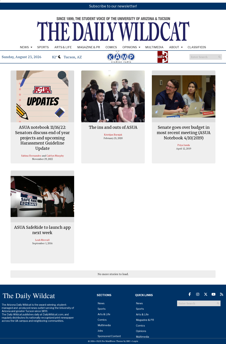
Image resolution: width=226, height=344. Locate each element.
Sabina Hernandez (31, 155)
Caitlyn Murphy (55, 155)
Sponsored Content (109, 336)
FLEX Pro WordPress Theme (110, 341)
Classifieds (197, 47)
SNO (128, 341)
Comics (111, 47)
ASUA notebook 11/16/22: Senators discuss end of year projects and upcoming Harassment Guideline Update (42, 138)
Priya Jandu (183, 145)
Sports (43, 47)
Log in (135, 341)
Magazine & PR (88, 47)
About (174, 47)
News (24, 47)
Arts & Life (63, 47)
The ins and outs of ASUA (113, 127)
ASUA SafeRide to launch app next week (42, 230)
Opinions (130, 47)
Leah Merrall (42, 240)
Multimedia (154, 47)
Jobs (100, 330)
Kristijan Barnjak (113, 134)
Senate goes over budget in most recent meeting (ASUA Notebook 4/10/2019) (183, 132)
